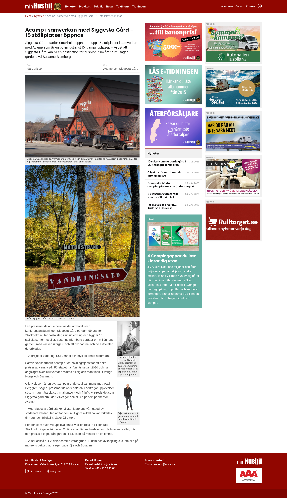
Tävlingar (122, 6)
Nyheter (70, 6)
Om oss (239, 6)
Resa (109, 6)
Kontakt (250, 6)
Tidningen (139, 6)
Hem (28, 16)
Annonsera (227, 6)
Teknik (98, 6)
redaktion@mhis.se (105, 464)
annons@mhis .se (164, 464)
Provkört (85, 6)
